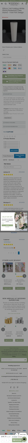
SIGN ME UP (7, 225)
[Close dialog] (26, 213)
